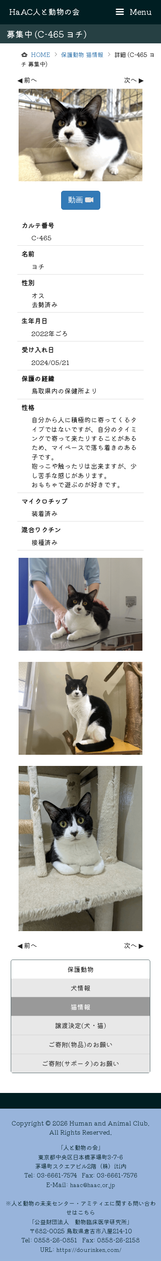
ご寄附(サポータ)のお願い (80, 1063)
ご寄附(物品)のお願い (80, 1044)
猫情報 (80, 1007)
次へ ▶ (134, 79)
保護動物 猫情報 (82, 54)
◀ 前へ (27, 80)
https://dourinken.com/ (88, 1250)
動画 (76, 200)
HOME (40, 54)
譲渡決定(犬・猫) (80, 1025)
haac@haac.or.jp (92, 1185)
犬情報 (80, 988)
